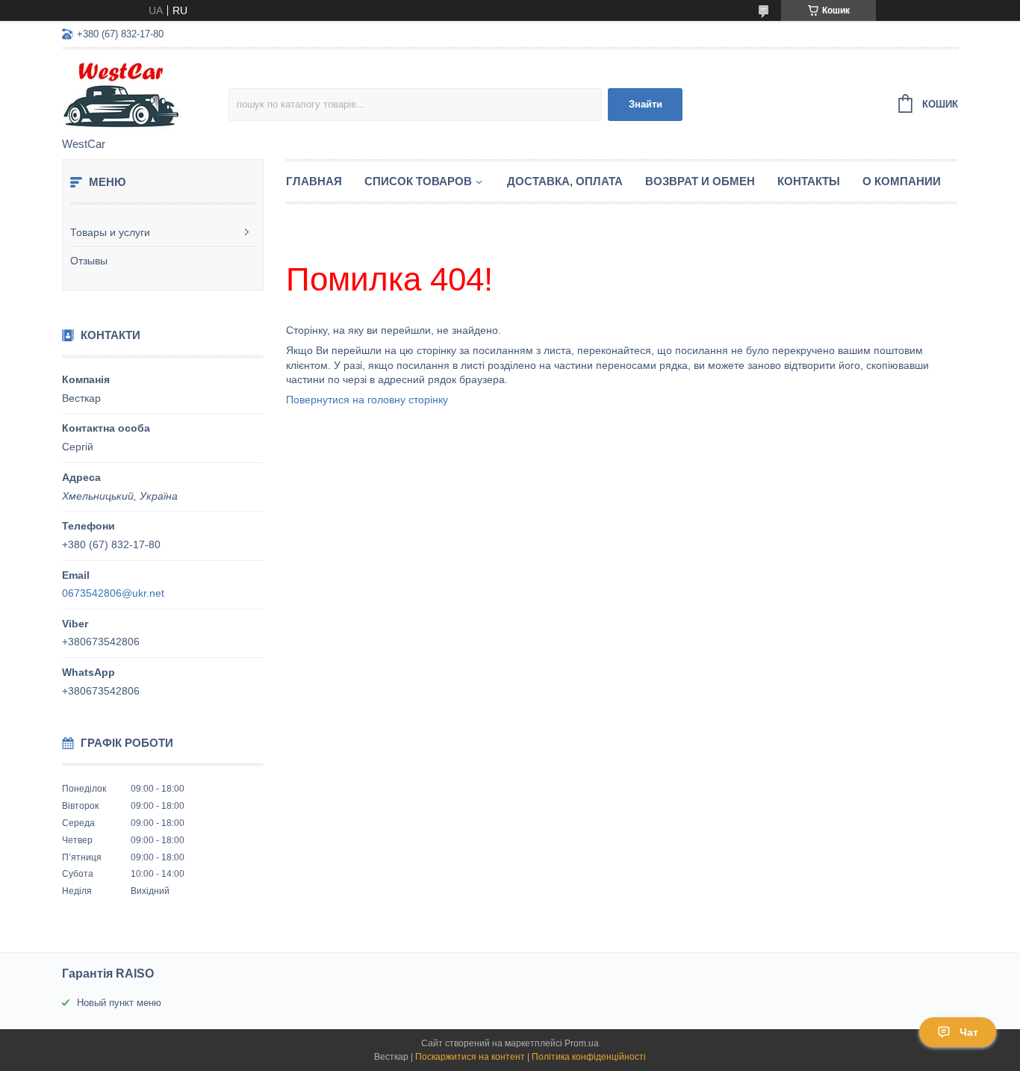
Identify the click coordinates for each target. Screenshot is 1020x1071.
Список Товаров (418, 181)
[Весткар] (145, 94)
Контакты (808, 181)
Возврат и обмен (700, 181)
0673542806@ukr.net (113, 593)
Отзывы (89, 261)
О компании (901, 181)
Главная (314, 181)
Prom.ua (582, 1043)
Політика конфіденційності (589, 1057)
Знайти (645, 104)
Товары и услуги (110, 232)
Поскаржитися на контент (470, 1057)
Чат (969, 1032)
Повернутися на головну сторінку (367, 400)
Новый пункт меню (119, 1002)
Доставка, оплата (565, 181)
